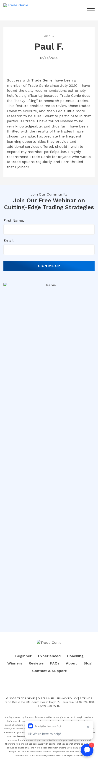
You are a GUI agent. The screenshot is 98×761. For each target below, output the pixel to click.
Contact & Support (49, 671)
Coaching (75, 656)
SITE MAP (86, 698)
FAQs (54, 663)
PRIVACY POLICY (67, 698)
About (71, 663)
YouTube (55, 685)
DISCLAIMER (46, 698)
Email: (8, 240)
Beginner (23, 656)
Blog (87, 663)
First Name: (13, 220)
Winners (14, 663)
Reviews (36, 663)
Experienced (49, 656)
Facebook (43, 685)
